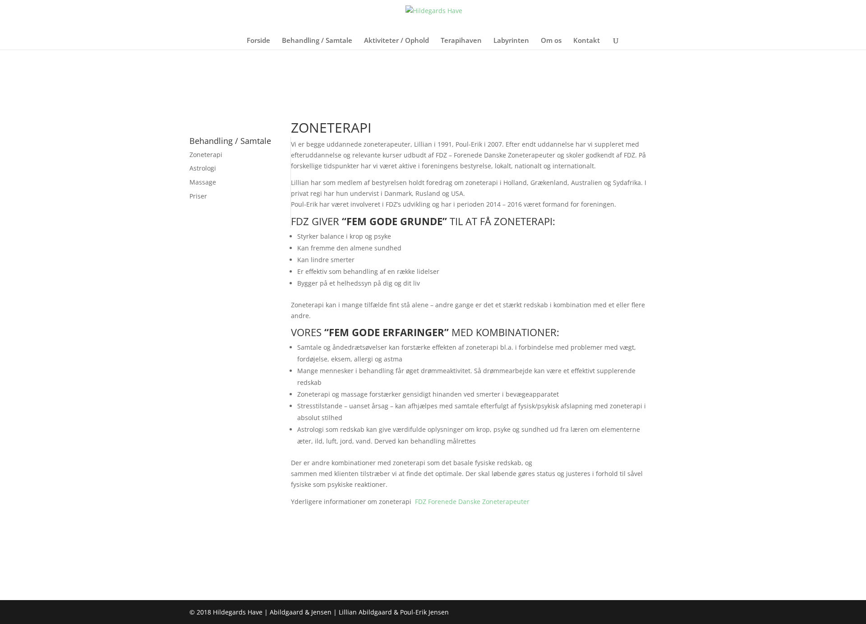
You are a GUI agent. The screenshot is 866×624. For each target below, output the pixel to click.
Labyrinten (511, 41)
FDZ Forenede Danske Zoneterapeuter (472, 501)
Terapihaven (461, 41)
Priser (198, 196)
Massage (202, 182)
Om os (551, 41)
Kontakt (586, 41)
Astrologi (202, 168)
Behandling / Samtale (317, 41)
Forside (258, 41)
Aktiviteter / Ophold (396, 41)
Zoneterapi (205, 154)
